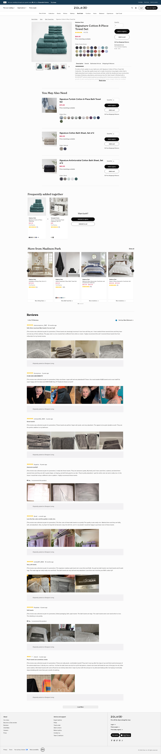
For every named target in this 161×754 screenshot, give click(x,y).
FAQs (55, 722)
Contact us (57, 733)
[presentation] (39, 349)
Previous (34, 67)
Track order (57, 725)
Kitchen (65, 13)
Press (5, 733)
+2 (64, 297)
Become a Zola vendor (10, 722)
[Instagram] (119, 741)
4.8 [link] (84, 32)
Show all (131, 248)
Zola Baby (140, 2)
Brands (59, 13)
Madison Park (79, 22)
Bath (41, 19)
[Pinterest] (114, 741)
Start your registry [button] (151, 8)
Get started (115, 735)
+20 (38, 237)
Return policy (58, 730)
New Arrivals (42, 13)
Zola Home (146, 2)
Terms (10, 749)
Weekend (101, 13)
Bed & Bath (80, 13)
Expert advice (21, 8)
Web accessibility (34, 749)
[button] (77, 48)
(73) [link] (87, 32)
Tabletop (72, 13)
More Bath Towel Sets (66, 300)
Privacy (5, 749)
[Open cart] (136, 8)
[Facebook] (111, 741)
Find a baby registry (116, 729)
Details (87, 63)
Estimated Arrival (95, 63)
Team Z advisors (58, 735)
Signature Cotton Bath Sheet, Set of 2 (77, 133)
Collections (51, 13)
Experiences (110, 13)
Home (94, 13)
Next (69, 67)
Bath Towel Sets (49, 19)
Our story (6, 720)
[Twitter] (117, 741)
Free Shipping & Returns (122, 42)
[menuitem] (128, 320)
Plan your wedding (8, 8)
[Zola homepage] (80, 8)
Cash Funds (119, 13)
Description (79, 63)
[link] (78, 32)
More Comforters (93, 300)
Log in (112, 724)
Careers (5, 730)
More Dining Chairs (39, 300)
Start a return (57, 728)
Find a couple (32, 8)
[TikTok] (122, 741)
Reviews (5, 725)
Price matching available (82, 39)
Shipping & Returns (108, 63)
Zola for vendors (154, 2)
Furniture (88, 13)
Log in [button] (141, 8)
